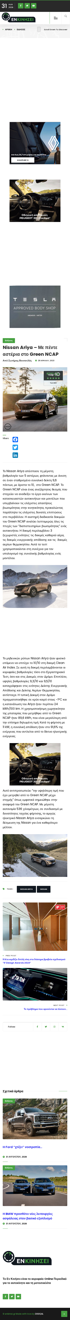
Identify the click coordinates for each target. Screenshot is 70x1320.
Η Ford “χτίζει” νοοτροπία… (22, 1147)
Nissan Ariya (26, 889)
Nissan (43, 889)
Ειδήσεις (21, 29)
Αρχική (8, 29)
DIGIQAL (39, 1313)
